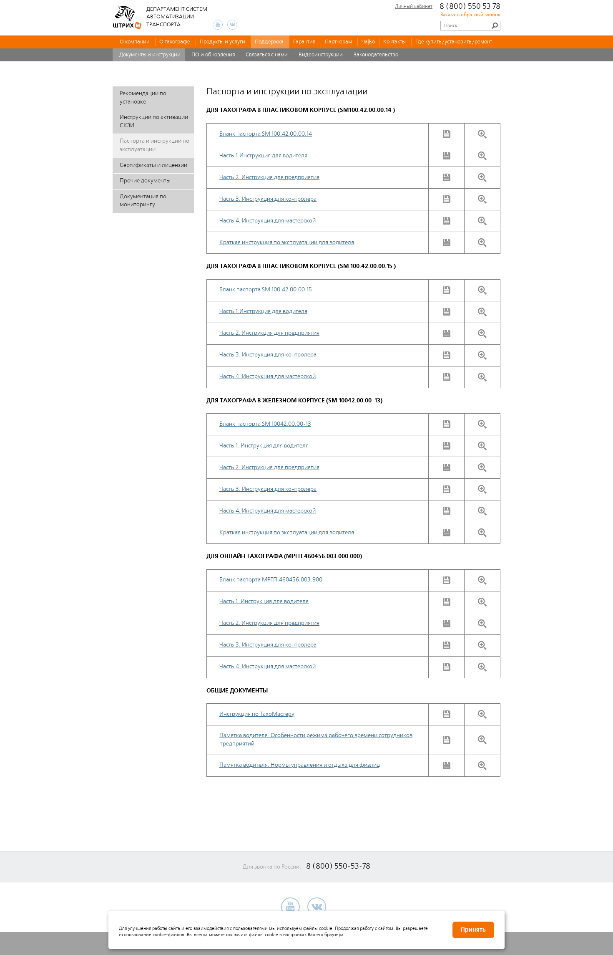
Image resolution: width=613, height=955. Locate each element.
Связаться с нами (267, 55)
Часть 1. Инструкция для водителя (264, 445)
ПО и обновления (213, 55)
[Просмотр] (482, 134)
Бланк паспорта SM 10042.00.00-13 (265, 424)
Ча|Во (368, 42)
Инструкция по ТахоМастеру (256, 714)
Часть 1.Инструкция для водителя (263, 155)
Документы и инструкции (150, 55)
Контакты (394, 42)
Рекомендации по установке (143, 97)
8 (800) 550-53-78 (338, 866)
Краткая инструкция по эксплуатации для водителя (286, 242)
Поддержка (269, 42)
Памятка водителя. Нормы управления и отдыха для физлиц (299, 765)
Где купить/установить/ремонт (453, 42)
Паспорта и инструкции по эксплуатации (154, 145)
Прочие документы (145, 180)
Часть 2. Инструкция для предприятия (269, 177)
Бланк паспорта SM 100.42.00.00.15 (265, 289)
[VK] (232, 25)
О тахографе (174, 42)
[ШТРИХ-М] (127, 17)
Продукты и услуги (222, 42)
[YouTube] (218, 25)
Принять (473, 929)
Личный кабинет (413, 6)
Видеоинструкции (321, 55)
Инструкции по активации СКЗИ (154, 121)
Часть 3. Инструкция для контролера (268, 199)
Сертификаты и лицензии (153, 165)
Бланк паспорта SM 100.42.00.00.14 (265, 134)
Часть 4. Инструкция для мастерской (267, 220)
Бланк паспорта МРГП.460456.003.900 (270, 579)
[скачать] (446, 134)
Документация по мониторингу (143, 200)
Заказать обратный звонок (470, 15)
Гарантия (304, 42)
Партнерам (338, 42)
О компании (135, 42)
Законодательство (376, 55)
